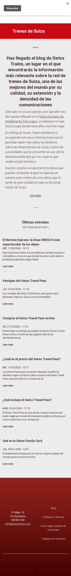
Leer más (35, 195)
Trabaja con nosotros (53, 538)
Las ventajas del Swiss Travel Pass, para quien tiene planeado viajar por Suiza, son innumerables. (31, 292)
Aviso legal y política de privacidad (53, 528)
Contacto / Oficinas (53, 517)
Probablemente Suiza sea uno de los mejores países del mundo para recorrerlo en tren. (33, 452)
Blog (53, 508)
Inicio (35, 47)
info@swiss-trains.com (18, 523)
